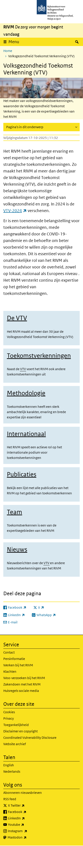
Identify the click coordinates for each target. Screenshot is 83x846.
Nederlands (11, 771)
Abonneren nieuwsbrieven (22, 793)
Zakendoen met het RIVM (22, 684)
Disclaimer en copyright (20, 731)
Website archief (14, 744)
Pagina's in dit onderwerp (24, 127)
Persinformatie (14, 659)
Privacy (8, 718)
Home (7, 51)
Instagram (27, 831)
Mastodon (27, 837)
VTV (23, 369)
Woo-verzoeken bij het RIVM (24, 678)
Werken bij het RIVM (18, 665)
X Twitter (26, 805)
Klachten (9, 671)
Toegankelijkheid (16, 725)
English (8, 765)
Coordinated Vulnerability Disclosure (29, 737)
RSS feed (9, 799)
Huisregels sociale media (21, 691)
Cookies (9, 712)
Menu (13, 41)
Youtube (26, 824)
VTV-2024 (15, 210)
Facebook (27, 811)
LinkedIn (26, 818)
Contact (9, 652)
